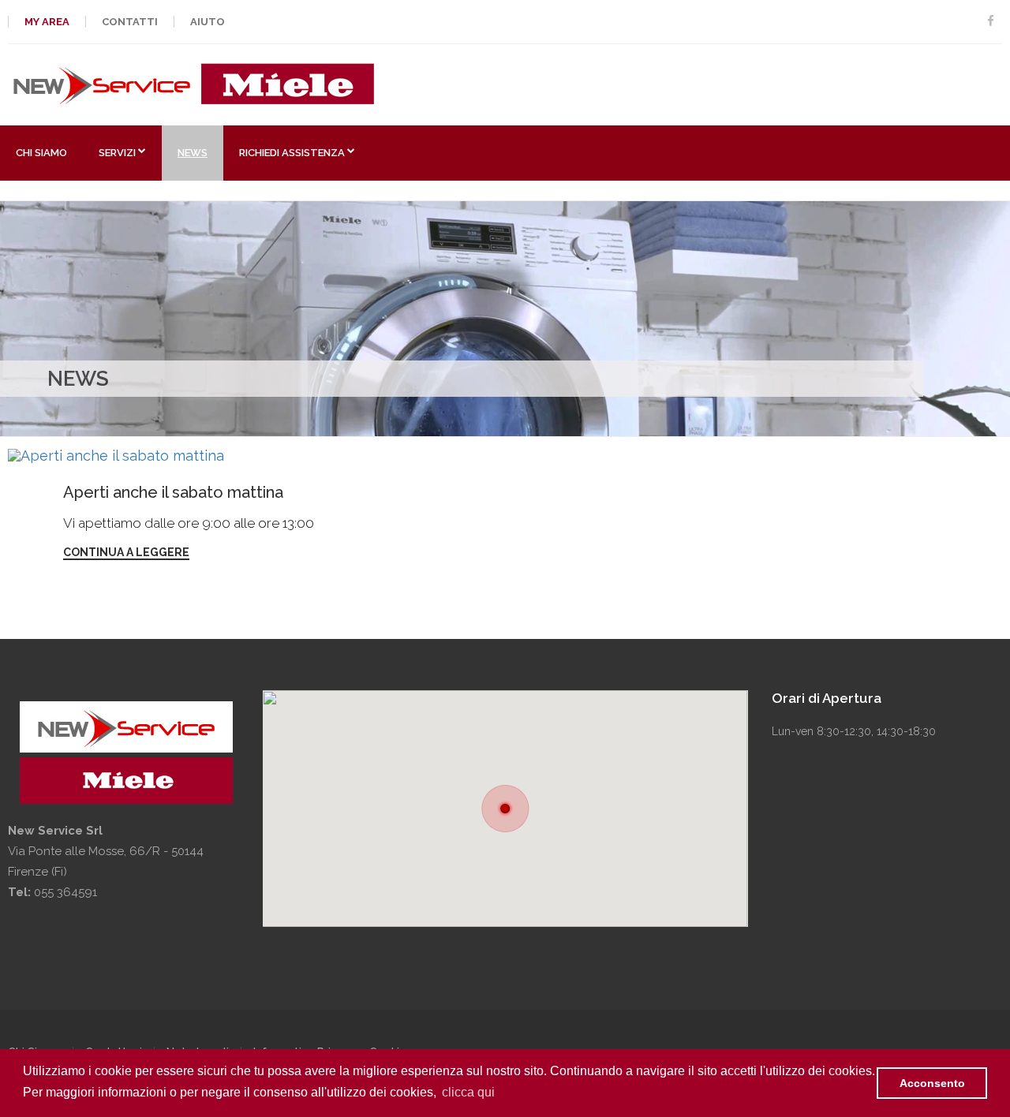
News (193, 153)
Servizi (117, 153)
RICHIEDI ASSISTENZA (292, 153)
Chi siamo (41, 153)
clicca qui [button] (468, 1092)
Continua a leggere (126, 552)
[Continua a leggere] (164, 456)
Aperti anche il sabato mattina (173, 492)
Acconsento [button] (932, 1083)
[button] (505, 808)
